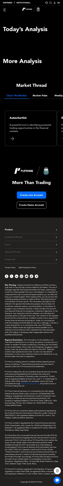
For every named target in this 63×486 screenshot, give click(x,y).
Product (9, 229)
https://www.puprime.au (30, 383)
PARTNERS (7, 3)
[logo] (33, 9)
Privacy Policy (10, 267)
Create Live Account (31, 195)
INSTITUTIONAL (23, 3)
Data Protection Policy (27, 267)
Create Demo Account (31, 205)
